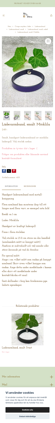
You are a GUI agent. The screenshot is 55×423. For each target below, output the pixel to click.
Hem (9, 26)
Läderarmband (40, 26)
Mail (4, 385)
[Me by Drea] (27, 15)
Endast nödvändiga (27, 416)
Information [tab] (11, 186)
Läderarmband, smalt (16, 29)
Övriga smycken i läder (23, 26)
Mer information (11, 377)
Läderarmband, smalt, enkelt (38, 29)
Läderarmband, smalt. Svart (17, 348)
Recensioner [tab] (30, 186)
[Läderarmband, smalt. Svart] (27, 329)
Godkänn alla (27, 410)
